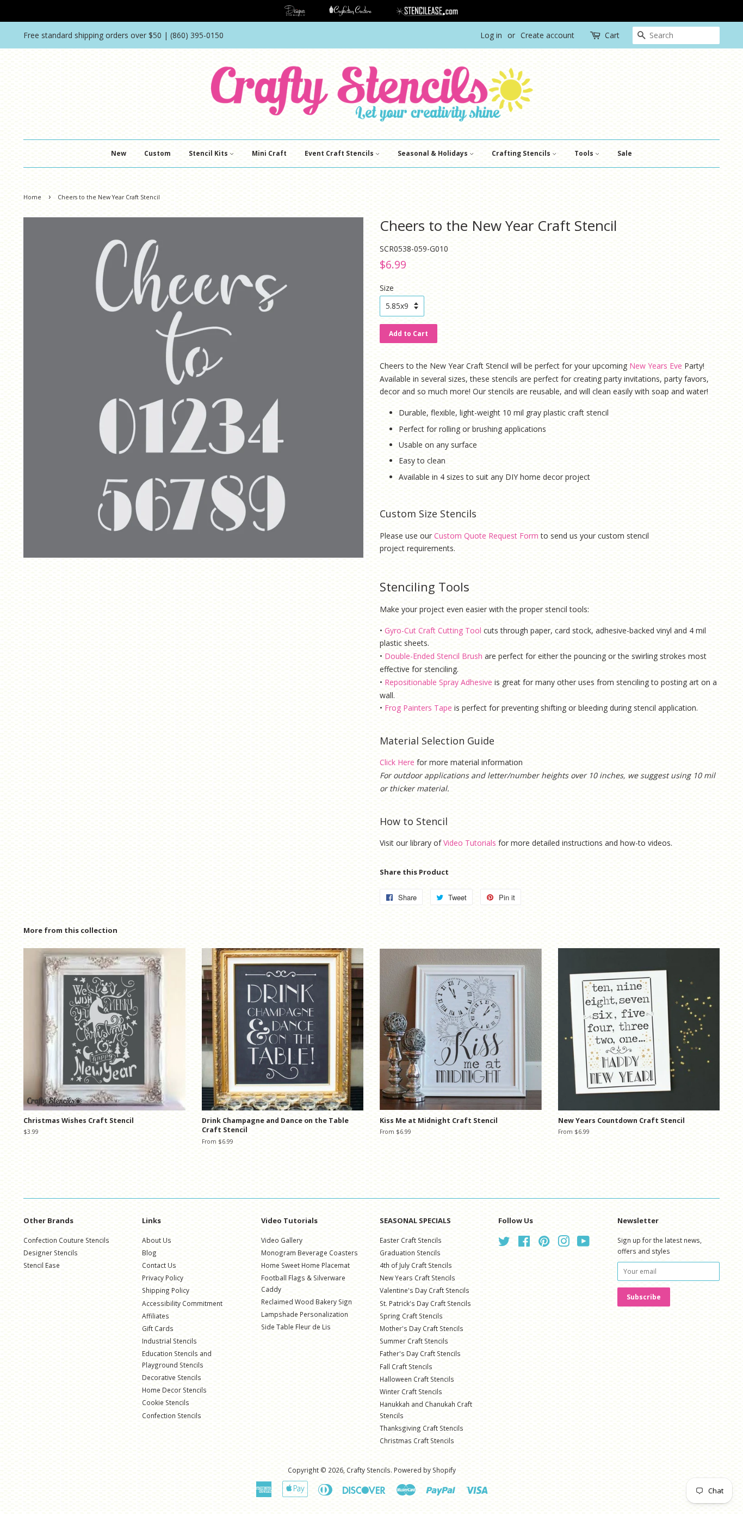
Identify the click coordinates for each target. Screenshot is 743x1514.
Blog (149, 1252)
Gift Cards (158, 1328)
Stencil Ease (41, 1265)
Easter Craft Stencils (411, 1240)
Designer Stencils (50, 1252)
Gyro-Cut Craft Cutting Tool (433, 630)
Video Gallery (281, 1240)
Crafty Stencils (368, 1470)
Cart (612, 35)
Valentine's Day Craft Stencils (424, 1290)
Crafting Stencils (522, 153)
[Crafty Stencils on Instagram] (563, 1243)
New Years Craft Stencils (417, 1277)
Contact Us (159, 1265)
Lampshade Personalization (304, 1314)
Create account (547, 35)
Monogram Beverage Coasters (309, 1252)
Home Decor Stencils (174, 1389)
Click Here (397, 762)
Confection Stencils (171, 1415)
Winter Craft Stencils (411, 1391)
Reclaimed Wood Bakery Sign (306, 1301)
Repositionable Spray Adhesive (438, 682)
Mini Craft (269, 153)
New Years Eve (655, 366)
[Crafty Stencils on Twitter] (504, 1243)
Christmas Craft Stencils (417, 1440)
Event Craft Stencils (340, 153)
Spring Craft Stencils (411, 1315)
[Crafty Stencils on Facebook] (524, 1243)
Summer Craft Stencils (414, 1340)
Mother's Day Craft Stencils (421, 1328)
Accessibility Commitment (182, 1303)
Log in (491, 35)
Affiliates (155, 1315)
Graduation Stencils (410, 1252)
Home (32, 197)
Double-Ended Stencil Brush (433, 656)
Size (387, 288)
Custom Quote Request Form (486, 535)
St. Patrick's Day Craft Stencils (425, 1303)
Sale (624, 153)
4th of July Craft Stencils (416, 1265)
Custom (157, 153)
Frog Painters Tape (418, 708)
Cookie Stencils (165, 1402)
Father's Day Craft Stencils (420, 1353)
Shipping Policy (165, 1290)
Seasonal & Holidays (433, 153)
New (118, 153)
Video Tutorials (469, 843)
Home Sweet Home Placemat (305, 1265)
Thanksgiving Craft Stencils (421, 1428)
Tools (584, 153)
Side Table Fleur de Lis (296, 1326)
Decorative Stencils (171, 1377)
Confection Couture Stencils (66, 1240)
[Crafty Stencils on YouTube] (583, 1243)
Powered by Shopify (425, 1470)
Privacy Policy (162, 1277)
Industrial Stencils (169, 1340)
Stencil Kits (209, 153)
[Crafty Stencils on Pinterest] (544, 1243)
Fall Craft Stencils (406, 1366)
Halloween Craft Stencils (417, 1379)
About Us (156, 1240)
